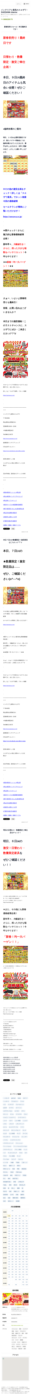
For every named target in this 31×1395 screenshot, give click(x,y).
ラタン (5, 1156)
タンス (24, 1130)
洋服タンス (16, 1191)
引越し (5, 1185)
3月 (16, 1216)
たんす (5, 1133)
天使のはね (19, 1172)
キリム (12, 1114)
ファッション (19, 1143)
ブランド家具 (18, 1149)
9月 (16, 1218)
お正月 (5, 1107)
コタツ (10, 1120)
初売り (18, 1165)
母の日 (5, 1191)
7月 (9, 1218)
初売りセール (6, 1169)
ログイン (19, 4)
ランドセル (6, 1159)
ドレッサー (24, 1136)
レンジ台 (5, 1162)
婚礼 (11, 1175)
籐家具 (22, 1194)
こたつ (5, 1120)
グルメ (25, 1114)
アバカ (22, 1101)
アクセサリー (14, 1101)
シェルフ (25, 1120)
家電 (15, 1182)
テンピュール (15, 1136)
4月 (19, 1216)
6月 (26, 1216)
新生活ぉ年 (22, 1185)
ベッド (25, 1149)
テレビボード (6, 1136)
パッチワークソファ (15, 1140)
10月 (20, 1218)
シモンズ (11, 1124)
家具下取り (15, 1178)
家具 (9, 1178)
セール (5, 1127)
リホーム (20, 1159)
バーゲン (5, 1140)
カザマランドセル (7, 1111)
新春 (10, 1185)
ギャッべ (5, 1114)
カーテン (11, 1107)
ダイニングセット (15, 1130)
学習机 (24, 1175)
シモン (5, 1124)
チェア (18, 1133)
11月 (23, 1223)
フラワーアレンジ (7, 1149)
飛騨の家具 (15, 1198)
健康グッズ (12, 1165)
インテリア (11, 1104)
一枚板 (12, 1162)
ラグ (26, 1153)
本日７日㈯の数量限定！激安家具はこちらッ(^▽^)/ (15, 541)
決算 (10, 1191)
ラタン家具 (12, 1156)
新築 (4, 1188)
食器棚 (17, 1201)
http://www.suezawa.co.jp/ (17, 1325)
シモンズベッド (20, 1124)
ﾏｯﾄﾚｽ (20, 1153)
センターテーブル (13, 1127)
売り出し (5, 1172)
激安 (23, 1191)
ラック (18, 1156)
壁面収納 (24, 1169)
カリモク (17, 1111)
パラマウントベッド (8, 1143)
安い (4, 1178)
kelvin (19, 1098)
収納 (13, 1169)
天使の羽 (5, 1175)
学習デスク (17, 1175)
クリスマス (19, 1114)
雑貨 (9, 1198)
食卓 (4, 1201)
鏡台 (4, 1198)
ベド (4, 1153)
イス (4, 1104)
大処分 (12, 1172)
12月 (27, 1223)
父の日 (12, 1194)
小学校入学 (21, 1182)
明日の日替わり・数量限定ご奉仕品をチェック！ (15, 831)
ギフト (23, 1111)
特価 (17, 1194)
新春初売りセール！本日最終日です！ (15, 28)
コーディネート (22, 1117)
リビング (13, 1159)
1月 (9, 1216)
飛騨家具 (23, 1198)
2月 (12, 1210)
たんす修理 (12, 1133)
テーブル (25, 1133)
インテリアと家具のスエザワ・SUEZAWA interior (14, 11)
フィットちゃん (7, 1146)
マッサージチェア (12, 1153)
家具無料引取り (7, 1182)
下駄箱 (17, 1162)
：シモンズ (6, 1098)
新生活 (15, 1185)
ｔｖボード (6, 1101)
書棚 (18, 1188)
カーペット (19, 1107)
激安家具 (5, 1194)
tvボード (25, 1098)
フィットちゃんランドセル (20, 1146)
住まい (5, 1165)
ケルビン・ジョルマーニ (9, 1117)
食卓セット (11, 1201)
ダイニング (6, 1130)
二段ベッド (24, 1162)
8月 (12, 1218)
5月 (23, 1216)
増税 (18, 1169)
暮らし (13, 1188)
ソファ (22, 1127)
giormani (13, 1098)
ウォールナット (20, 1104)
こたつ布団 (17, 1120)
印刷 (13, 528)
